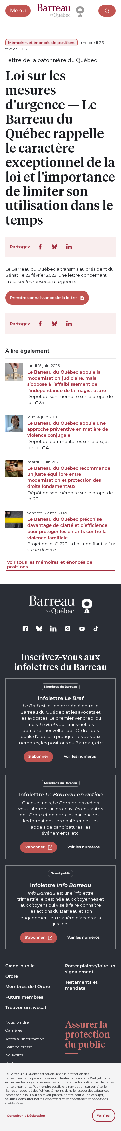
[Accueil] (60, 11)
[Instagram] (67, 628)
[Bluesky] (39, 628)
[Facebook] (25, 628)
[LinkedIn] (53, 628)
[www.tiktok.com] (96, 628)
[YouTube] (81, 628)
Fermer (103, 1115)
